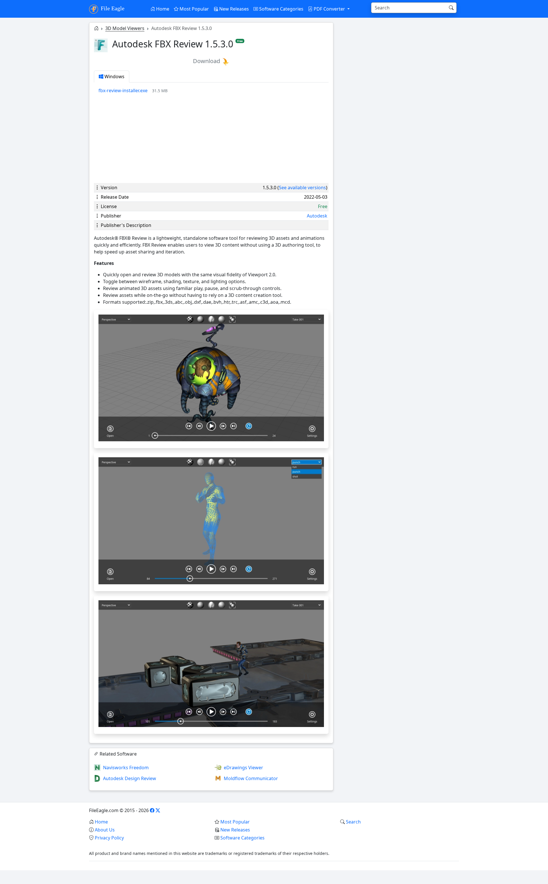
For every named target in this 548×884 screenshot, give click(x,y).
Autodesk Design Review (129, 778)
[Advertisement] (211, 138)
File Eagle (111, 8)
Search (353, 822)
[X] (158, 810)
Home (162, 9)
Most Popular (193, 9)
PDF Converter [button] (329, 9)
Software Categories (280, 9)
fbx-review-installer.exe (123, 90)
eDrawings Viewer (243, 767)
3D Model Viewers (124, 28)
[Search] (451, 7)
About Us (105, 830)
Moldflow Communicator (251, 778)
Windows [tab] (113, 76)
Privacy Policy (109, 838)
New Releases (233, 9)
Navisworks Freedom (126, 767)
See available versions (302, 187)
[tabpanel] (213, 90)
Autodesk (317, 216)
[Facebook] (152, 810)
